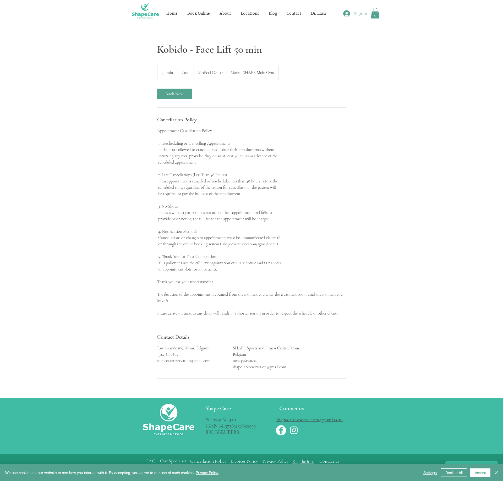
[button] (198, 13)
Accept (480, 472)
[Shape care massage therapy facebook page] (281, 430)
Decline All (454, 472)
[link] (174, 94)
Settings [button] (430, 472)
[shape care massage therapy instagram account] (294, 430)
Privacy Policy (276, 461)
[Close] (497, 472)
